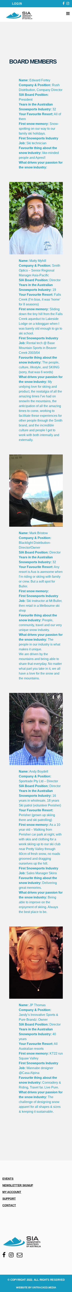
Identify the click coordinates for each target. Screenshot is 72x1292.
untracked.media (44, 1287)
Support (9, 1198)
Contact (9, 1205)
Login (17, 3)
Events (7, 1178)
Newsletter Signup (17, 1185)
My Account (11, 1192)
